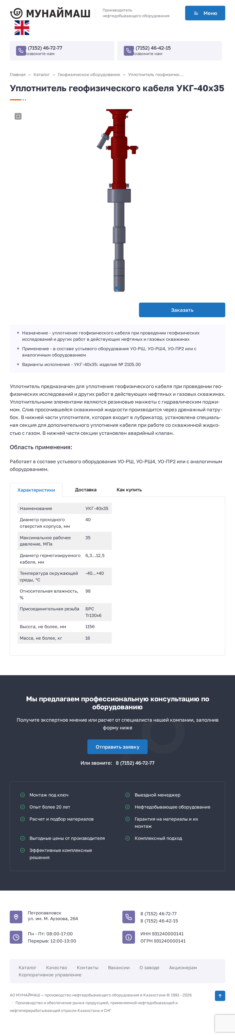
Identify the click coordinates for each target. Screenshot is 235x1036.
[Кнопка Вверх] (220, 996)
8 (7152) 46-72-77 (42, 48)
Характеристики (36, 490)
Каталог (27, 967)
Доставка (86, 489)
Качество (56, 967)
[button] (117, 288)
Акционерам (183, 967)
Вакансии (119, 967)
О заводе (149, 967)
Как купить (129, 489)
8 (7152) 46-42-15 (151, 48)
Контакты (87, 967)
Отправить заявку (118, 747)
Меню (210, 13)
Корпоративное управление (50, 974)
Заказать (182, 310)
